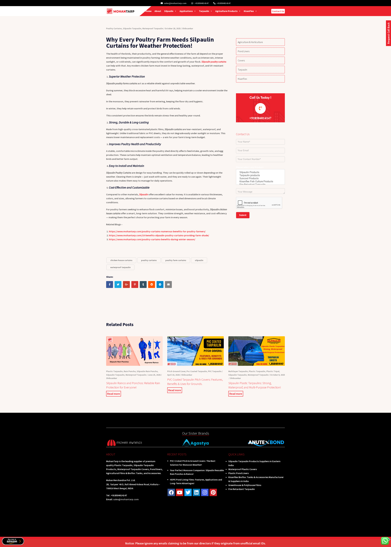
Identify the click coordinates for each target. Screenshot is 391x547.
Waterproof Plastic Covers (242, 469)
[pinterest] (213, 492)
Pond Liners (243, 51)
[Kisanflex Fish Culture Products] (260, 181)
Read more (113, 393)
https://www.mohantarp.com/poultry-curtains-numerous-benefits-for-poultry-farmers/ (157, 231)
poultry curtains (149, 260)
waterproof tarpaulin (120, 267)
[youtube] (179, 492)
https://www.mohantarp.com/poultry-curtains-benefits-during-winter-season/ (152, 239)
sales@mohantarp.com (175, 3)
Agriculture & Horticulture (250, 42)
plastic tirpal (272, 371)
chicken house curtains (121, 260)
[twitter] (188, 492)
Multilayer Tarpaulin (238, 371)
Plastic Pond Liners (238, 473)
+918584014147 (202, 3)
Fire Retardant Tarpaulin (241, 489)
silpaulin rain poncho (147, 371)
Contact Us (278, 11)
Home (148, 11)
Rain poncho (130, 371)
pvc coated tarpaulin (196, 371)
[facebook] (171, 492)
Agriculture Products (226, 11)
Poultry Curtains (114, 28)
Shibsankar (187, 28)
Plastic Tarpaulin (114, 371)
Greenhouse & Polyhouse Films (244, 485)
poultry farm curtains (175, 260)
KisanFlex (249, 11)
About (158, 11)
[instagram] (204, 492)
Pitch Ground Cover (176, 371)
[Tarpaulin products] (260, 175)
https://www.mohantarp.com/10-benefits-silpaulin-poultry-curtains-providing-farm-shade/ (159, 235)
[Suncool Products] (260, 178)
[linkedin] (196, 492)
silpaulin (199, 260)
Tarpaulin (204, 11)
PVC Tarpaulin (214, 371)
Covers (241, 60)
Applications (186, 11)
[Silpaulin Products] (260, 172)
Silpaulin (168, 11)
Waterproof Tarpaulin (152, 28)
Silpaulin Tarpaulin (132, 28)
